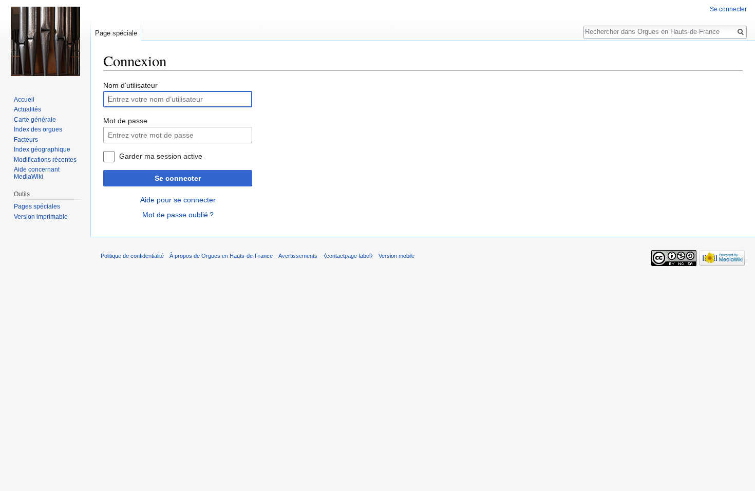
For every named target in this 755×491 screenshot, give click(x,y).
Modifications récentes (45, 159)
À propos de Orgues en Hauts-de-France (221, 256)
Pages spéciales (37, 206)
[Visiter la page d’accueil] (45, 41)
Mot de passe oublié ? (178, 215)
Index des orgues (38, 129)
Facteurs (26, 139)
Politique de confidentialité (132, 256)
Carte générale (35, 119)
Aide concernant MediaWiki (37, 173)
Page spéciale (116, 33)
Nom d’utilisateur (130, 85)
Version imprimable (41, 216)
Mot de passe (125, 121)
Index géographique (42, 149)
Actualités (27, 109)
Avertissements (297, 256)
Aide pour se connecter (178, 200)
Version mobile (396, 256)
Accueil (24, 99)
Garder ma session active (160, 156)
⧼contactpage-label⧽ (348, 256)
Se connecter (178, 178)
